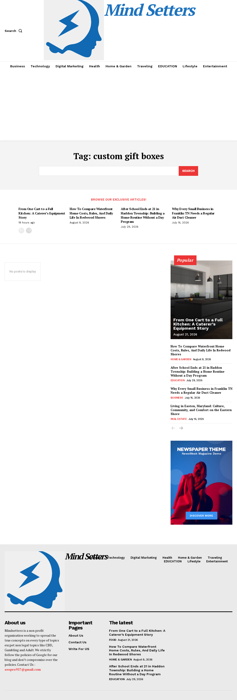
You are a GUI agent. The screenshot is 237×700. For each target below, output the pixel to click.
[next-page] (29, 230)
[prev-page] (21, 230)
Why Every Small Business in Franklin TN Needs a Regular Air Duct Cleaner (193, 213)
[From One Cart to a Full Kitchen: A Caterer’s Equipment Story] (201, 299)
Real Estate (179, 419)
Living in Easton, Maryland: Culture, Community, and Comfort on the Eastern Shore (201, 410)
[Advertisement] (118, 105)
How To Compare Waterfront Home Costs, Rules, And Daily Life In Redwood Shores (91, 213)
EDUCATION (178, 380)
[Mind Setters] (31, 581)
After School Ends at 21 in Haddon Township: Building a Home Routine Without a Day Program (143, 215)
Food (112, 639)
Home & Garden (181, 359)
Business (177, 397)
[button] (14, 31)
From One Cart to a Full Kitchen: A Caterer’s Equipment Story (42, 213)
